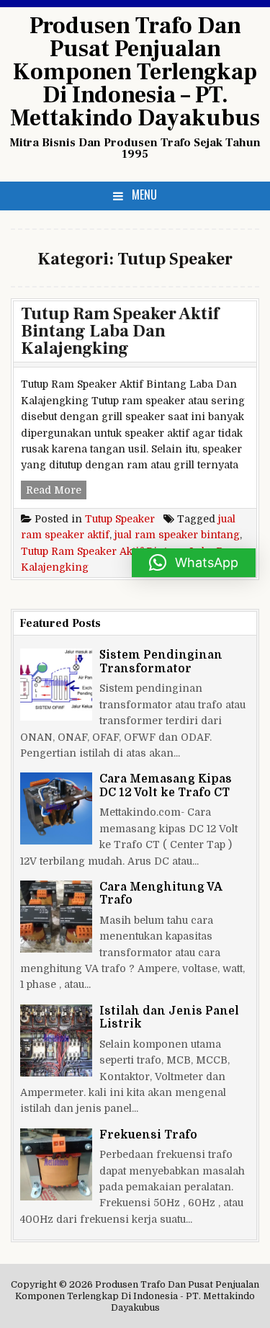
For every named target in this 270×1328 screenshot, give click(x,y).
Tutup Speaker (120, 519)
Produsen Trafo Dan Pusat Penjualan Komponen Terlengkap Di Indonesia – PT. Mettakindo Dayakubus (135, 72)
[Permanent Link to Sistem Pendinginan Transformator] (56, 685)
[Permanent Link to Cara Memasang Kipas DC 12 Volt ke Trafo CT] (56, 808)
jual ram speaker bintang (177, 534)
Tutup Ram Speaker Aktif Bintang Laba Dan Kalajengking (120, 331)
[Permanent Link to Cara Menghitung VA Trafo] (56, 917)
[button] (194, 562)
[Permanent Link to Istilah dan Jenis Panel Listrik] (56, 1040)
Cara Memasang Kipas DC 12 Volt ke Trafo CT (165, 785)
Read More (56, 491)
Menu (144, 194)
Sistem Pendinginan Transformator (160, 661)
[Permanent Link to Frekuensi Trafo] (56, 1164)
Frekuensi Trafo (148, 1134)
